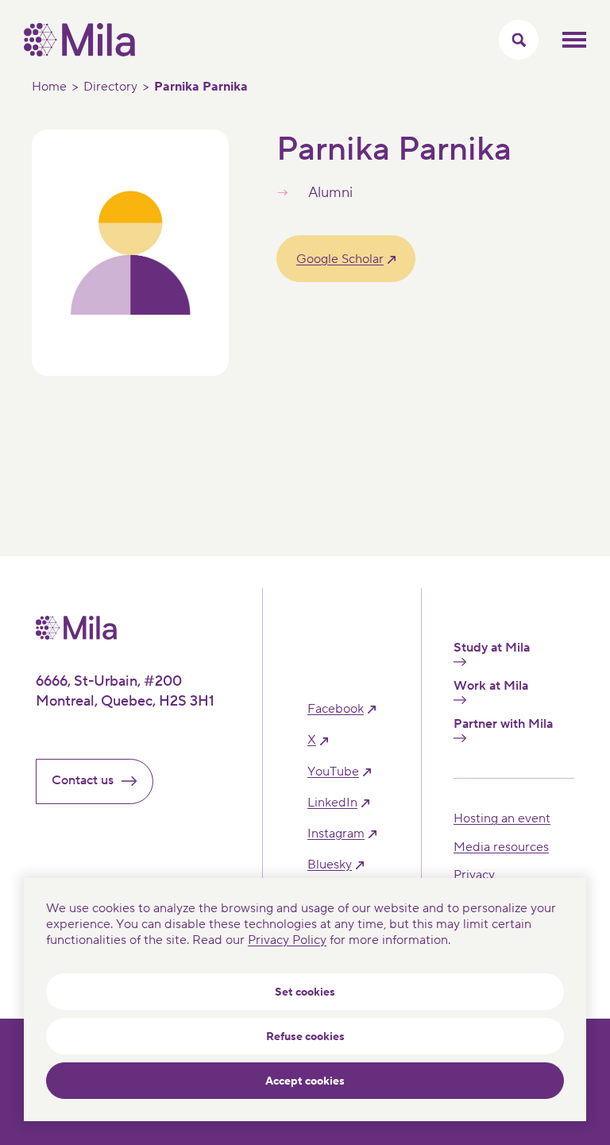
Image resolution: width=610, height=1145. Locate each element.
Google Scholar (340, 259)
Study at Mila (492, 648)
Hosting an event (502, 818)
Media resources (501, 847)
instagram (336, 833)
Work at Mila (491, 686)
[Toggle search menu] (519, 40)
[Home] (79, 52)
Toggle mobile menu (574, 40)
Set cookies (305, 992)
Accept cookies (305, 1081)
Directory (110, 86)
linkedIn (332, 802)
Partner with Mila (503, 724)
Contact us (83, 780)
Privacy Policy (287, 940)
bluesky (329, 864)
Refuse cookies (305, 1037)
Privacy (474, 875)
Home (49, 86)
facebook (335, 709)
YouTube (333, 771)
